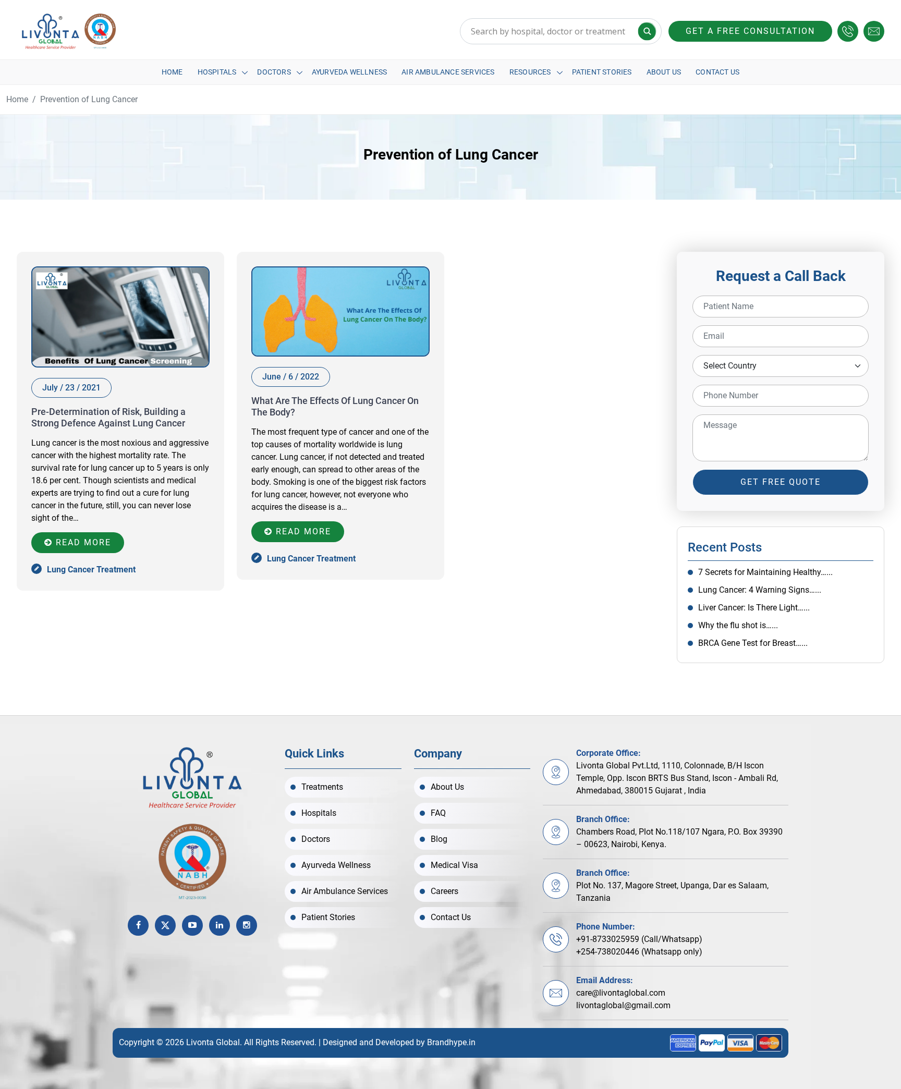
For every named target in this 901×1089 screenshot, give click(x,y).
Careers (444, 891)
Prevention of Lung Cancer (89, 99)
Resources (530, 72)
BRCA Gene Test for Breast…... (753, 643)
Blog (439, 839)
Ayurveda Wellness (349, 72)
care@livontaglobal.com (620, 993)
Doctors (273, 72)
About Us (664, 72)
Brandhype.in (451, 1042)
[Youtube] (192, 925)
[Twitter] (165, 925)
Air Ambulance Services (447, 72)
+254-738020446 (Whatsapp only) (639, 952)
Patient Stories (602, 72)
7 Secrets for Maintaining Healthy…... (765, 572)
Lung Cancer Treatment (91, 569)
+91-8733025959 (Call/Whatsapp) (639, 939)
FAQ (438, 813)
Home (172, 72)
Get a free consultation (750, 31)
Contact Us (717, 72)
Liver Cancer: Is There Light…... (754, 608)
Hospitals (217, 72)
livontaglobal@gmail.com (623, 1005)
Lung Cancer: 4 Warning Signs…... (759, 590)
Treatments (322, 787)
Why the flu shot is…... (738, 625)
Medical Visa (454, 865)
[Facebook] (138, 925)
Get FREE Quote (780, 482)
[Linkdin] (219, 925)
